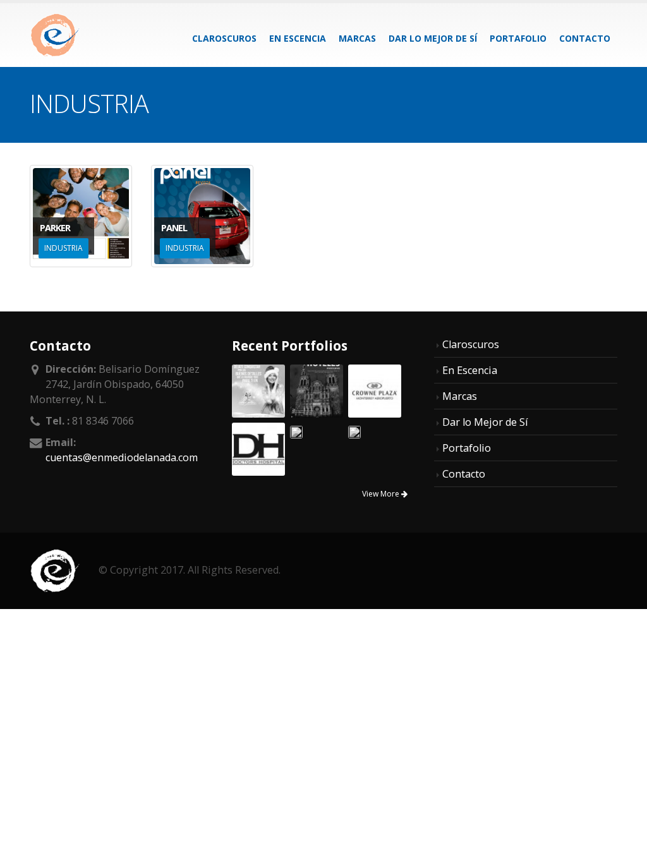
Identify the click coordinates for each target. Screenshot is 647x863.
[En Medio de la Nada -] (55, 35)
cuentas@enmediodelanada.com (121, 457)
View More (381, 493)
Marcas (357, 38)
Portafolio (518, 38)
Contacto (584, 38)
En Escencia (297, 38)
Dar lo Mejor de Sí (433, 38)
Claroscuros (224, 38)
